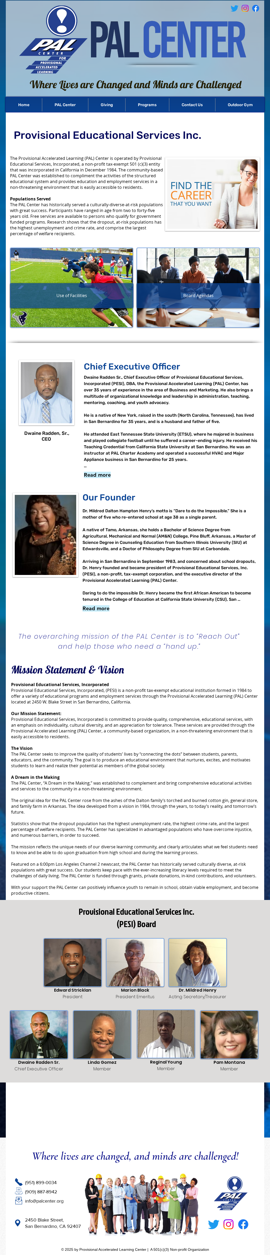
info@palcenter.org (44, 1201)
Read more (97, 475)
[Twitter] (213, 1224)
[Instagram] (228, 1224)
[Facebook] (255, 8)
